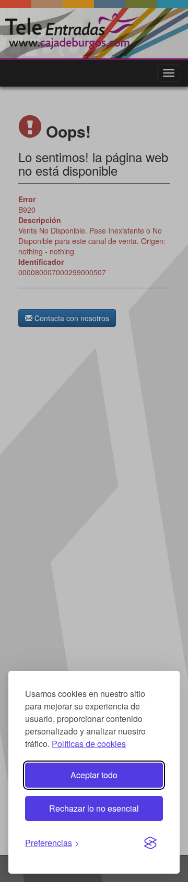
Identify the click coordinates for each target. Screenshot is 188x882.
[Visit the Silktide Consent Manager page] (150, 843)
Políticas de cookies (89, 744)
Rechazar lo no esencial (94, 808)
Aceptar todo (94, 775)
